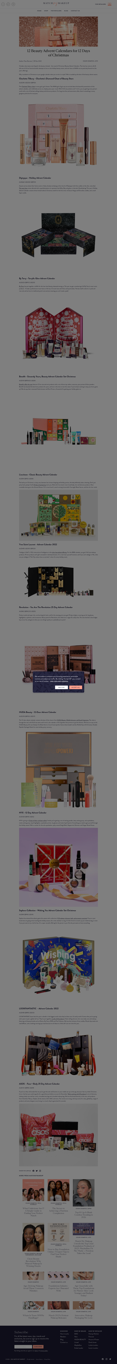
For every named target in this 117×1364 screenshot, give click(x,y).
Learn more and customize (59, 681)
